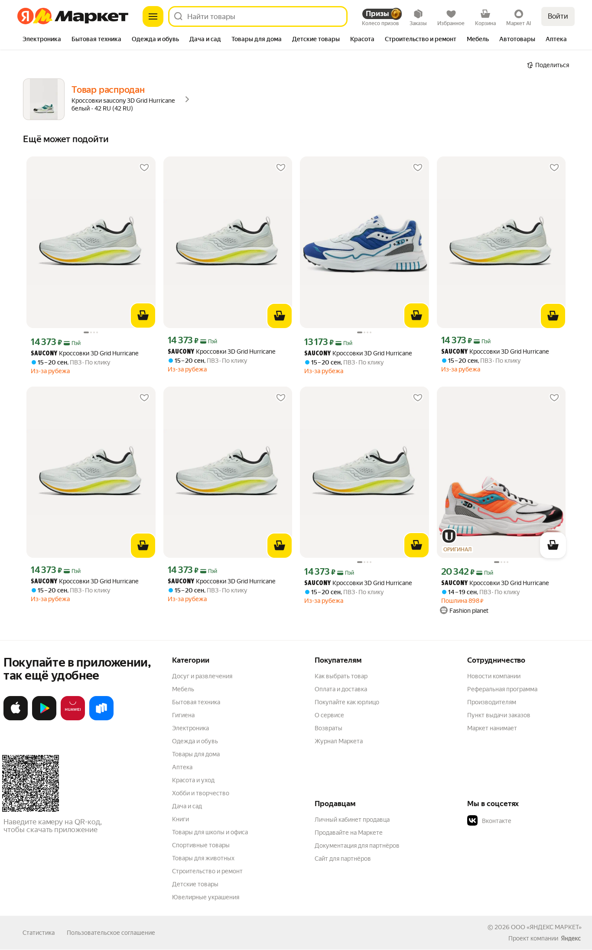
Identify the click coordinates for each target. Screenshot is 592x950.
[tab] (41, 39)
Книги (180, 819)
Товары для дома (196, 754)
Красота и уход (193, 780)
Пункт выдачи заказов (498, 715)
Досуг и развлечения (202, 676)
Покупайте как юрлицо (347, 702)
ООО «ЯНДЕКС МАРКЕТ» (546, 927)
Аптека (182, 767)
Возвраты (328, 728)
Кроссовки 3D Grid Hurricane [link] (84, 353)
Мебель (183, 689)
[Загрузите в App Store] (15, 719)
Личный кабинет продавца (352, 819)
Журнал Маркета (339, 741)
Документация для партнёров (357, 845)
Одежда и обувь (195, 741)
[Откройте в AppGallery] (73, 719)
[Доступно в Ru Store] (101, 719)
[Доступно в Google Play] (44, 719)
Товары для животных (203, 858)
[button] (528, 820)
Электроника (190, 728)
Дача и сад (187, 806)
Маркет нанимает (492, 728)
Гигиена (183, 715)
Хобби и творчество (200, 793)
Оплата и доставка (341, 689)
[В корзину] (143, 316)
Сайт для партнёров (343, 858)
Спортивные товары (201, 845)
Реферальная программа (502, 689)
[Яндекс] (571, 938)
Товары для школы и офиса (210, 832)
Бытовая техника (196, 702)
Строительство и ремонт (207, 871)
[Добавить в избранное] (144, 168)
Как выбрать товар (341, 676)
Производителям (491, 702)
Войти (558, 16)
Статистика (39, 932)
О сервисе (329, 715)
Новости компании (493, 676)
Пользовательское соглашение (111, 932)
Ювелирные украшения (205, 897)
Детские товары (195, 884)
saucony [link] (44, 354)
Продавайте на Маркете (349, 832)
